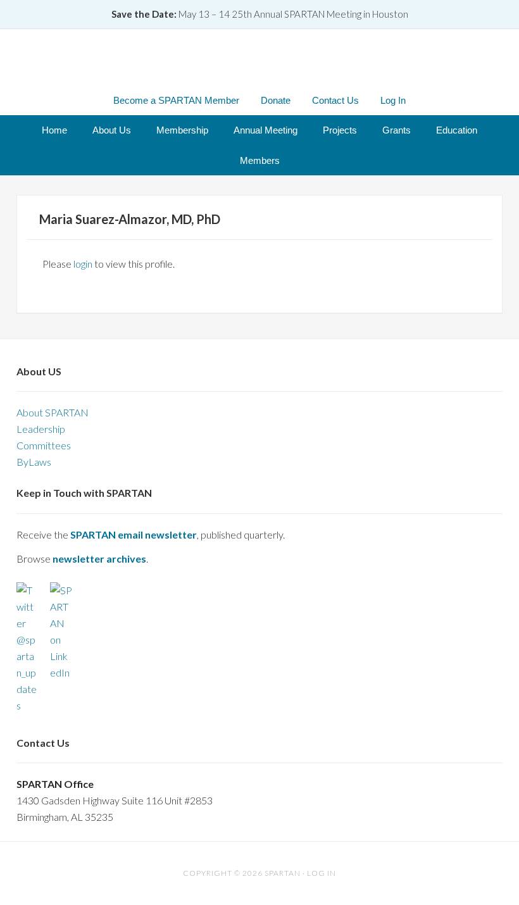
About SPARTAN (52, 412)
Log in (321, 873)
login (82, 264)
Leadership (40, 429)
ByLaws (33, 462)
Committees (43, 445)
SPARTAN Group (259, 59)
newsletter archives (99, 558)
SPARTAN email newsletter (133, 534)
